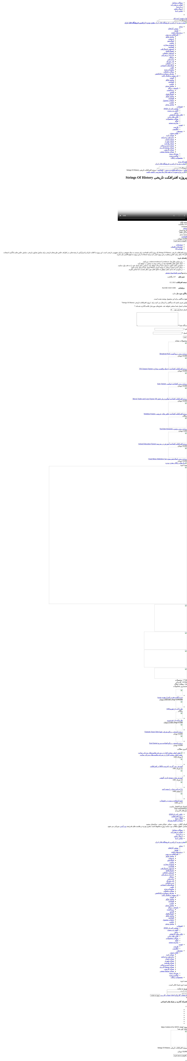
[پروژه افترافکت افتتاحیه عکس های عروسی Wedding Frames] (177, 412)
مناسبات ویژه (169, 70)
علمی (172, 68)
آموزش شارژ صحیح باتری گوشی (171, 778)
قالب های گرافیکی (176, 115)
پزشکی (171, 57)
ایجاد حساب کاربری (167, 995)
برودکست (170, 90)
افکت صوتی (174, 133)
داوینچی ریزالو (173, 88)
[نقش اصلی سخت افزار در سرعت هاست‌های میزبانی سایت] (160, 753)
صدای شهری (169, 141)
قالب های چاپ (173, 117)
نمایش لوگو (170, 37)
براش (176, 113)
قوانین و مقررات (177, 5)
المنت (172, 78)
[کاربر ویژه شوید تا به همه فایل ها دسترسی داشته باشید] (166, 172)
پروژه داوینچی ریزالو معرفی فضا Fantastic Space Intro (164, 732)
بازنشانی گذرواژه (180, 995)
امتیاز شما (183, 310)
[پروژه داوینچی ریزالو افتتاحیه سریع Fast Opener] (179, 741)
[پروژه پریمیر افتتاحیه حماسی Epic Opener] (177, 382)
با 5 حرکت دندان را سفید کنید (172, 789)
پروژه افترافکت (177, 816)
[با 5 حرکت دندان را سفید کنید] (179, 787)
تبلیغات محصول (168, 100)
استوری (179, 273)
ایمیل (184, 333)
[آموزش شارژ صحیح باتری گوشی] (179, 776)
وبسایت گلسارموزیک (175, 820)
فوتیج (176, 31)
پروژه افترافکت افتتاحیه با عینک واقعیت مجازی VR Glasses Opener (163, 369)
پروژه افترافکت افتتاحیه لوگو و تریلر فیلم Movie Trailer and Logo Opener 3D (160, 399)
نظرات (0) (179, 249)
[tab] (91, 245)
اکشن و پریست (172, 111)
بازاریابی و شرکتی (167, 55)
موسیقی (180, 131)
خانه (185, 170)
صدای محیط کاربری (167, 148)
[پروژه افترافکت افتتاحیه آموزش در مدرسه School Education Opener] (177, 442)
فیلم (166, 273)
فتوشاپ (180, 107)
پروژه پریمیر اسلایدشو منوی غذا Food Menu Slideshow (167, 459)
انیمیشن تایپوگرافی (167, 49)
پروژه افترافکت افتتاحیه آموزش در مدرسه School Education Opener (162, 444)
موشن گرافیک (173, 29)
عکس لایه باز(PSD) (176, 814)
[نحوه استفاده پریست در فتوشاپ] (179, 799)
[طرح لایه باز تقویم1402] (179, 707)
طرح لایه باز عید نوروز (175, 720)
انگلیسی (175, 129)
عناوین (171, 43)
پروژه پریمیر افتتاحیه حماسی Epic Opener (172, 384)
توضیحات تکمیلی (177, 247)
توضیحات (179, 245)
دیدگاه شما (182, 325)
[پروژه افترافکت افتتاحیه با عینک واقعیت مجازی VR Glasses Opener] (177, 367)
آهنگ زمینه (179, 818)
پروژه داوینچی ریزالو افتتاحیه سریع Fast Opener (166, 743)
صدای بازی (170, 135)
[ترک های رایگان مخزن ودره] (176, 463)
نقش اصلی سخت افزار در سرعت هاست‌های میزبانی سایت (161, 755)
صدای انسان (169, 139)
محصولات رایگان (177, 158)
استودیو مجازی (168, 45)
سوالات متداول (177, 3)
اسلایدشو (171, 41)
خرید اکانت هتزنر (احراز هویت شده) (170, 697)
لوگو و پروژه (173, 156)
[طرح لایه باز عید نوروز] (179, 718)
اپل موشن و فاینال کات (170, 76)
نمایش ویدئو (170, 86)
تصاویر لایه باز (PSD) (171, 109)
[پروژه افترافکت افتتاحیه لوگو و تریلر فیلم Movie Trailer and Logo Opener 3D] (177, 397)
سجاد (185, 228)
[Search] (158, 168)
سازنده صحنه (173, 123)
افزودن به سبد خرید (180, 241)
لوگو (176, 121)
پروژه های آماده (177, 33)
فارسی (175, 127)
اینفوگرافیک (170, 51)
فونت (181, 125)
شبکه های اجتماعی (167, 65)
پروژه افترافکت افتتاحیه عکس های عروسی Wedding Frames (165, 414)
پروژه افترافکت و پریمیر (173, 170)
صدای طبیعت (169, 143)
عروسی (171, 39)
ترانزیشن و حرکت (167, 137)
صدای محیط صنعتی (167, 152)
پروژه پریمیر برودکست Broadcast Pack (173, 354)
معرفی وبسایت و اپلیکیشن (164, 74)
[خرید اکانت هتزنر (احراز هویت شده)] (179, 695)
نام (185, 329)
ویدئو (181, 26)
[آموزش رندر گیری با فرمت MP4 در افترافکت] (179, 764)
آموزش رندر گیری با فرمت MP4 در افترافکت (166, 766)
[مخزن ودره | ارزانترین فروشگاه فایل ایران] (171, 164)
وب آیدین (123, 826)
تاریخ (170, 273)
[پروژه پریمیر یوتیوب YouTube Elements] (177, 427)
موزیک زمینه (173, 154)
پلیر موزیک (170, 61)
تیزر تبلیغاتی (169, 63)
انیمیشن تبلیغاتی (168, 53)
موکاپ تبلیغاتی (168, 72)
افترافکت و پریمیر (171, 35)
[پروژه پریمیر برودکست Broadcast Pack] (177, 352)
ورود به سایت (155, 995)
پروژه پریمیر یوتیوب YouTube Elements (173, 429)
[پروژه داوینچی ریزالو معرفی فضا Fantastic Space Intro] (179, 730)
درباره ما (179, 7)
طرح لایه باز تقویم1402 (174, 709)
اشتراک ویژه (182, 162)
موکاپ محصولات (172, 119)
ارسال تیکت (178, 9)
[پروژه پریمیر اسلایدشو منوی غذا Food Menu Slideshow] (177, 457)
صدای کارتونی (169, 150)
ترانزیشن (171, 59)
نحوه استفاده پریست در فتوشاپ (171, 801)
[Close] (186, 1060)
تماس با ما (179, 11)
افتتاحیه (171, 47)
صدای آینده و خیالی (167, 146)
